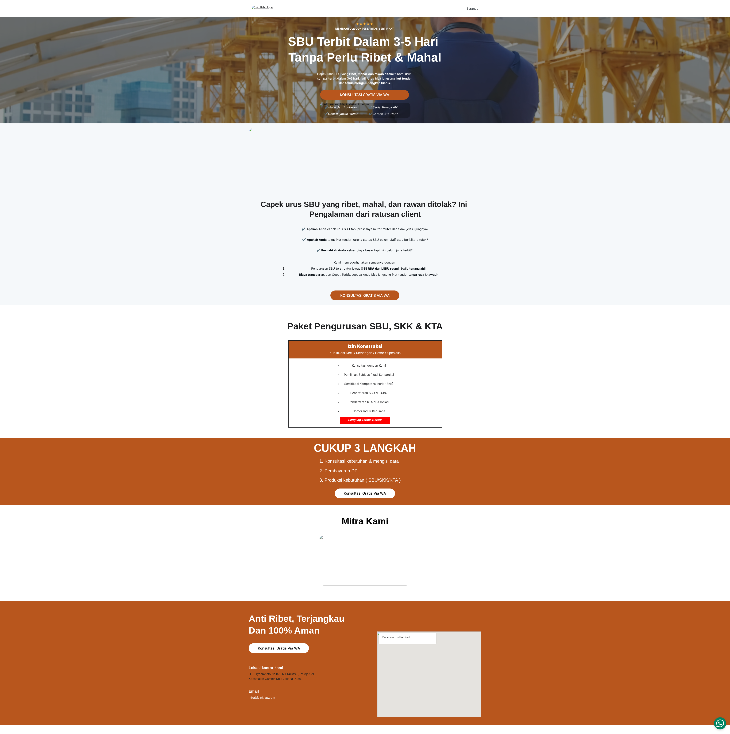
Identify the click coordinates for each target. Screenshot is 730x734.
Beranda (472, 8)
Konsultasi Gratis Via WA (365, 493)
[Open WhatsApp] (720, 723)
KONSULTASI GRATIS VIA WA (364, 95)
